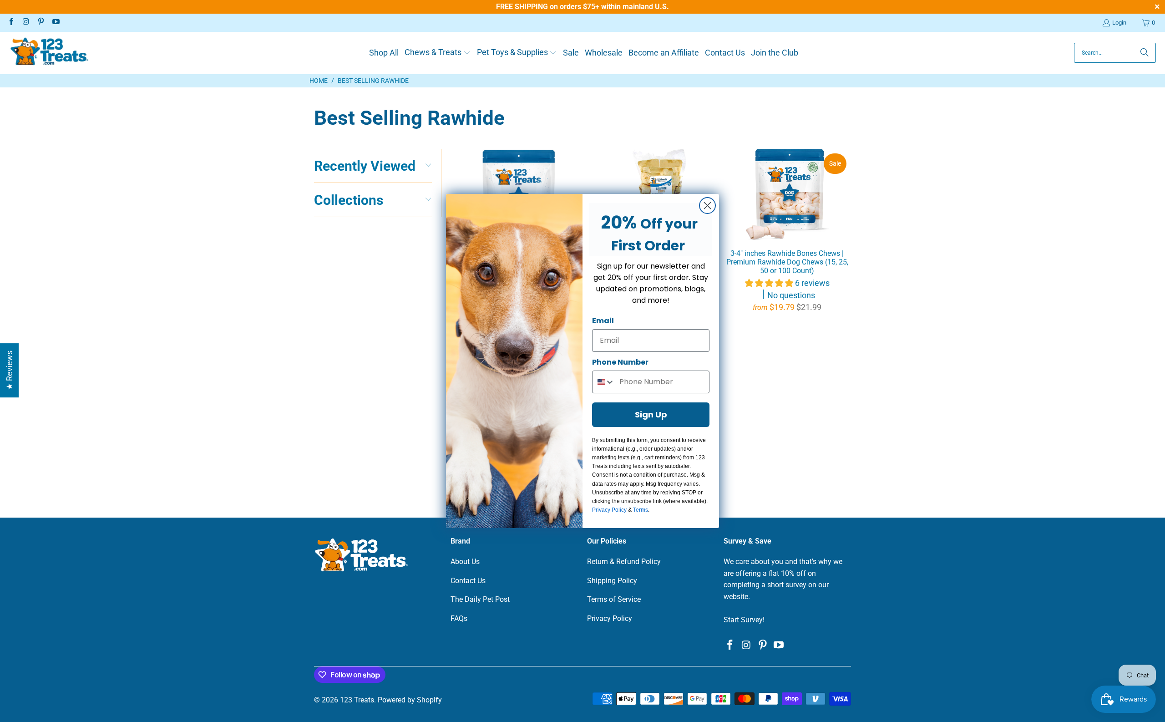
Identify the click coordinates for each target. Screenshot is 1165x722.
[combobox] (604, 382)
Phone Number (620, 362)
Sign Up (651, 414)
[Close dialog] (707, 206)
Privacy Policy (609, 510)
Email (603, 320)
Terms (640, 510)
